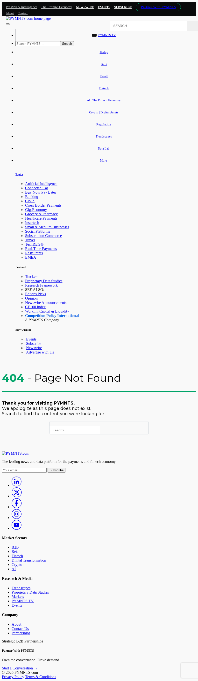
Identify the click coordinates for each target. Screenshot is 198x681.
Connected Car (36, 188)
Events (104, 7)
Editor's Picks (35, 294)
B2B (104, 64)
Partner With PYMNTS (158, 7)
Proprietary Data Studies (43, 281)
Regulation (103, 124)
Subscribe (33, 343)
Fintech (104, 88)
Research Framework (41, 285)
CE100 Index (35, 307)
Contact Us (20, 629)
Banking (31, 197)
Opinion (31, 298)
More (104, 160)
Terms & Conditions (40, 677)
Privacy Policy (13, 677)
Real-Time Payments (41, 249)
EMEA (30, 257)
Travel (30, 240)
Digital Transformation (29, 560)
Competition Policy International (52, 316)
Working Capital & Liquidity (47, 311)
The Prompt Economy (56, 7)
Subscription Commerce (43, 236)
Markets (18, 597)
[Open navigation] (8, 24)
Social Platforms (37, 231)
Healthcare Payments (41, 218)
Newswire (85, 7)
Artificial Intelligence (41, 184)
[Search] (192, 26)
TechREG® (34, 244)
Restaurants (34, 253)
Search (67, 44)
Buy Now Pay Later (40, 192)
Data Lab (104, 148)
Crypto (17, 565)
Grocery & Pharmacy (41, 214)
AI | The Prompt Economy (104, 100)
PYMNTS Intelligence (21, 7)
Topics (19, 174)
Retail (104, 76)
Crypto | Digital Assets (103, 112)
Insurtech (32, 223)
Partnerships (21, 633)
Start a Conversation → (20, 668)
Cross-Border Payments (43, 205)
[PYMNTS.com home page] (28, 18)
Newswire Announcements (45, 303)
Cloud (30, 201)
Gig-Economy (36, 210)
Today (104, 52)
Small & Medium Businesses (47, 227)
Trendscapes (104, 136)
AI (14, 569)
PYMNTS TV (107, 35)
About (10, 13)
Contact (23, 13)
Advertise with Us (40, 352)
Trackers (31, 277)
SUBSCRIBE (123, 7)
